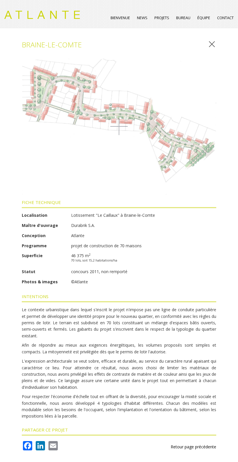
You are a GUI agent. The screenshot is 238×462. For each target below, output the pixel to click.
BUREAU (183, 17)
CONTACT (225, 17)
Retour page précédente (193, 447)
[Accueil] (44, 12)
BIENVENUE (120, 17)
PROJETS (161, 17)
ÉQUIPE (203, 17)
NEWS (142, 17)
